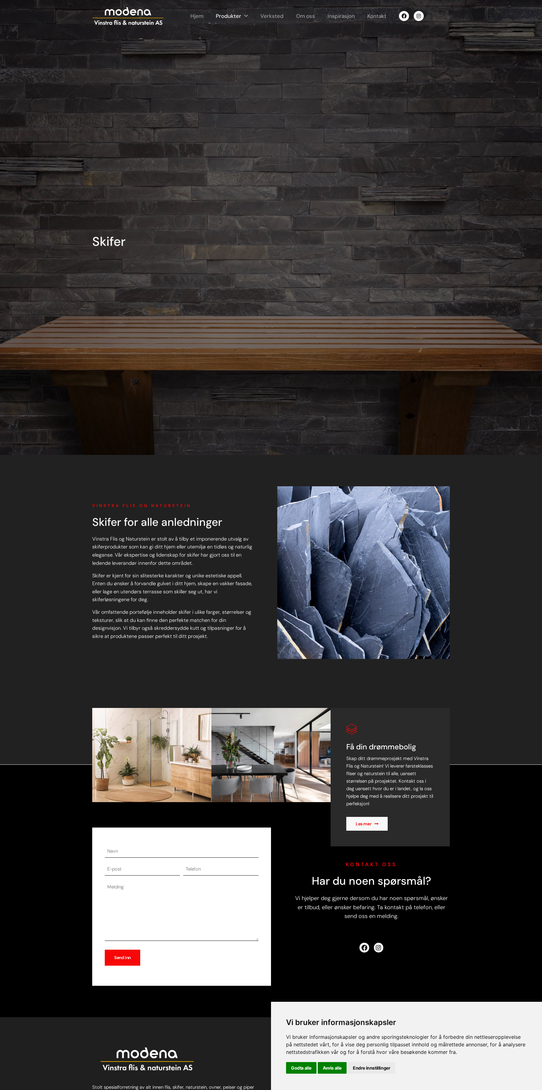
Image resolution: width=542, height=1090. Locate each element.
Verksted (272, 16)
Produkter (228, 16)
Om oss (305, 16)
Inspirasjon (341, 16)
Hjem (196, 16)
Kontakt (376, 16)
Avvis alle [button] (332, 1068)
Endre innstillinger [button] (371, 1068)
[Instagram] (419, 16)
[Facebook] (404, 16)
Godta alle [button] (301, 1068)
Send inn (122, 957)
